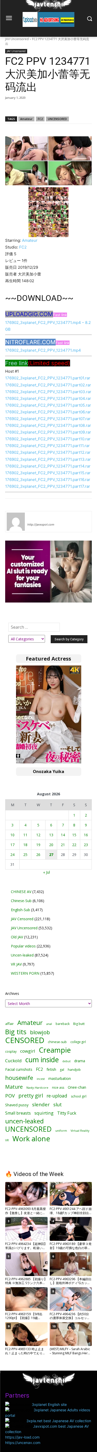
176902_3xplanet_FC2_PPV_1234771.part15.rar (48, 472)
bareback (63, 1024)
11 (25, 834)
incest (41, 1079)
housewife (19, 1077)
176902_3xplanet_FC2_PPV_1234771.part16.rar (47, 479)
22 (74, 844)
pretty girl (30, 1095)
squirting (44, 1113)
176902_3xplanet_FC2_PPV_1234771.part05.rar (48, 405)
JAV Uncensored (17, 39)
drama (79, 1060)
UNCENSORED (57, 119)
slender (41, 1104)
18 (25, 844)
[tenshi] (16, 522)
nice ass (58, 1087)
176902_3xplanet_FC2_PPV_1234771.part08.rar (48, 425)
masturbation (59, 1078)
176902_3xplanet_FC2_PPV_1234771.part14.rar (48, 466)
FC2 (40, 119)
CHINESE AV (21, 891)
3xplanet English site (49, 1404)
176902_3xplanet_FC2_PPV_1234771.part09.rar (48, 432)
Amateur (26, 119)
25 (25, 854)
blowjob (40, 1032)
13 (51, 834)
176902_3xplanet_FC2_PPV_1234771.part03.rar (48, 391)
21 (63, 844)
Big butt (79, 1024)
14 (63, 834)
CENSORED (24, 1040)
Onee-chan (77, 1087)
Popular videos (23, 946)
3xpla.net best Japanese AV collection (58, 1421)
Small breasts (18, 1113)
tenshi (33, 517)
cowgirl (27, 1051)
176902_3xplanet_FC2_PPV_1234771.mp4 (43, 350)
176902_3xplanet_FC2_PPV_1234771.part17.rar (47, 486)
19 (38, 844)
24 (12, 854)
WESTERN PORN (25, 973)
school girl (78, 1096)
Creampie (55, 1050)
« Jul (46, 872)
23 (86, 844)
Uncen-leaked (22, 955)
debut (66, 1061)
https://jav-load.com (22, 1437)
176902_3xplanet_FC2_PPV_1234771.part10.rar (48, 438)
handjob (74, 1069)
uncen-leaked (24, 1121)
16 (86, 834)
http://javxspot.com (40, 524)
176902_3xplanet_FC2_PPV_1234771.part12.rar (48, 452)
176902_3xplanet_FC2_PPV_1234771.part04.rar (48, 398)
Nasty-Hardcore (37, 1087)
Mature (14, 1086)
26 (38, 854)
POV (10, 1095)
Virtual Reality (80, 1130)
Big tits (15, 1032)
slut (57, 1104)
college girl (78, 1042)
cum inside (42, 1059)
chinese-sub (57, 1042)
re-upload (57, 1096)
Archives (12, 993)
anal (49, 1024)
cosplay (11, 1051)
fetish (51, 1069)
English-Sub (20, 909)
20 (51, 844)
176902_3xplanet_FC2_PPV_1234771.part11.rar (47, 445)
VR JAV (16, 964)
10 (12, 834)
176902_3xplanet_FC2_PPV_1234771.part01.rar (47, 378)
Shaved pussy (16, 1104)
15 (74, 834)
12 (38, 834)
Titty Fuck (66, 1113)
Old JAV (17, 936)
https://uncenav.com (22, 1442)
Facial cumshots (18, 1069)
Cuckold (13, 1060)
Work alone (31, 1138)
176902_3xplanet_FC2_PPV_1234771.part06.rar (48, 411)
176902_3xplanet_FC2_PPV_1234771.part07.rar (48, 418)
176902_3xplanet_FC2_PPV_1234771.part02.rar (48, 385)
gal (62, 1069)
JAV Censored (22, 918)
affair (9, 1023)
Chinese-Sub (21, 900)
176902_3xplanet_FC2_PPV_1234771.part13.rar (48, 459)
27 (51, 854)
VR (7, 1140)
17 (12, 844)
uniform (61, 1130)
